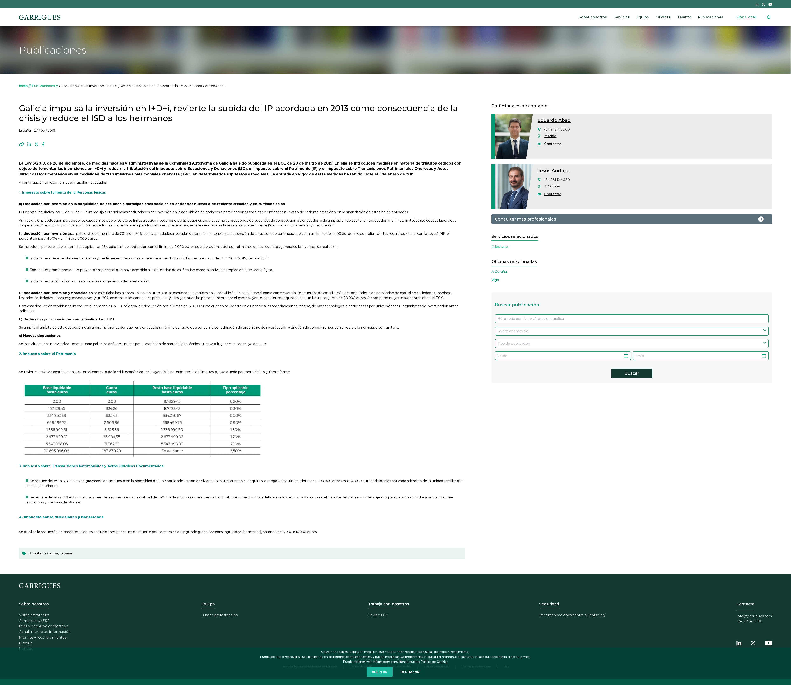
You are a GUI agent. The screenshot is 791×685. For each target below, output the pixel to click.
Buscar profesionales (219, 615)
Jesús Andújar (554, 170)
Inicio (23, 86)
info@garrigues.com (754, 616)
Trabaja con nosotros (388, 604)
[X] (36, 144)
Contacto (745, 604)
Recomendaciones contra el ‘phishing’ (572, 615)
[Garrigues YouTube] (768, 642)
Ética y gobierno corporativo (43, 626)
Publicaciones (710, 17)
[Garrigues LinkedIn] (738, 642)
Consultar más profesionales (525, 219)
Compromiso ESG (34, 621)
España (66, 553)
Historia (26, 643)
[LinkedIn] (29, 144)
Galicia (52, 553)
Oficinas (663, 17)
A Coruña (552, 186)
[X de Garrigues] (763, 4)
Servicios (622, 17)
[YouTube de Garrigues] (770, 4)
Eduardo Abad (554, 120)
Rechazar (410, 672)
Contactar (552, 144)
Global (750, 17)
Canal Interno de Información (45, 632)
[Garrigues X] (753, 642)
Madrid (550, 136)
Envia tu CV (378, 615)
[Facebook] (43, 144)
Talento (684, 17)
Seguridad (549, 604)
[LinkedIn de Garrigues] (757, 4)
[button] (21, 144)
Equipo (643, 17)
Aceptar (379, 672)
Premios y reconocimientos (42, 637)
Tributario (37, 553)
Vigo (495, 280)
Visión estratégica (34, 615)
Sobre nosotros (593, 17)
